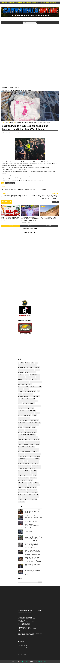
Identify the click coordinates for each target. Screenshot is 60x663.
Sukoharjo (33, 477)
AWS (32, 362)
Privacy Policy (21, 650)
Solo (34, 475)
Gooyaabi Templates (42, 661)
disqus (29, 225)
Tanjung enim (22, 489)
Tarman (20, 492)
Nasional (25, 444)
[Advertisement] (30, 36)
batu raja (20, 372)
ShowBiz (27, 473)
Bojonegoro (27, 379)
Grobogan (21, 405)
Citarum (20, 389)
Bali (36, 362)
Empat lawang (22, 401)
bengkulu (20, 374)
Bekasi (33, 372)
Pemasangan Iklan (22, 645)
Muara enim (36, 441)
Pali (27, 449)
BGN (19, 377)
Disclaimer (20, 652)
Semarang (34, 470)
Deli (38, 391)
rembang (20, 465)
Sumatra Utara (22, 482)
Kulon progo (27, 427)
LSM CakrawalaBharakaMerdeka (27, 434)
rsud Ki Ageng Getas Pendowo (26, 468)
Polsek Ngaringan (34, 458)
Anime (22, 362)
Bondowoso (35, 379)
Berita (27, 374)
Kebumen (37, 422)
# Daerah (7, 183)
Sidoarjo (33, 473)
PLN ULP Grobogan (23, 456)
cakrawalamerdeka (35, 381)
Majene (27, 437)
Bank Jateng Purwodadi (33, 367)
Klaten (31, 425)
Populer (20, 461)
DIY (30, 396)
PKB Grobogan (29, 453)
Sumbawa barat (22, 485)
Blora (37, 377)
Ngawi (37, 444)
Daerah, (13, 132)
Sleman (20, 475)
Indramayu (21, 413)
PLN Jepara (37, 453)
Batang (37, 369)
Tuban (36, 497)
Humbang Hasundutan (24, 408)
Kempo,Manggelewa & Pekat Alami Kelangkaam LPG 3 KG (48, 217)
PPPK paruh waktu (33, 461)
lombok (34, 429)
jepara (34, 415)
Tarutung (26, 492)
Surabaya (36, 485)
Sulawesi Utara (22, 480)
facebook (48, 225)
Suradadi (20, 487)
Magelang (21, 437)
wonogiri (26, 499)
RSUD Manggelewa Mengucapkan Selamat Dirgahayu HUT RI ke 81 (10, 217)
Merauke (36, 439)
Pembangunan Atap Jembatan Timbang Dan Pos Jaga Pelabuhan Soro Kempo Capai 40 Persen (30, 218)
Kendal (26, 425)
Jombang (20, 417)
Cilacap (39, 386)
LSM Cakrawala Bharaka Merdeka (27, 432)
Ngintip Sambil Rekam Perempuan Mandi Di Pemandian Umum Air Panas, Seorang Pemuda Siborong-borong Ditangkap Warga (29, 524)
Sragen (20, 477)
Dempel (25, 393)
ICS (33, 408)
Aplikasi (27, 362)
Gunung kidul (29, 405)
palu (31, 449)
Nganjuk (32, 444)
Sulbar (30, 480)
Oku (23, 446)
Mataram (20, 439)
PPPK (25, 461)
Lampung (28, 429)
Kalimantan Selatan (23, 420)
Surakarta (28, 487)
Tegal (19, 494)
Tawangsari (34, 492)
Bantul (32, 369)
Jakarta (37, 413)
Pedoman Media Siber (23, 647)
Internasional (30, 413)
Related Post (6, 202)
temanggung (31, 494)
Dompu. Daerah (31, 398)
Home (3, 122)
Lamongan (21, 429)
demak (20, 393)
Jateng (20, 415)
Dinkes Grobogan (23, 396)
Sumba (30, 482)
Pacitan (28, 446)
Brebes (27, 381)
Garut (20, 403)
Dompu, (17, 132)
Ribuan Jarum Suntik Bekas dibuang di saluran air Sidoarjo (16, 90)
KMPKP (36, 425)
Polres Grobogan (23, 458)
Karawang (30, 422)
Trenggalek (30, 497)
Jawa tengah (27, 415)
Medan (30, 439)
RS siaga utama (36, 465)
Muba (19, 444)
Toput (23, 497)
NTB (19, 446)
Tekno (24, 494)
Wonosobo (34, 499)
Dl (18, 398)
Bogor (20, 379)
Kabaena (27, 417)
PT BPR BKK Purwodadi (24, 463)
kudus (20, 427)
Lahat (33, 427)
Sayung (39, 468)
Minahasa (20, 441)
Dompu (12, 122)
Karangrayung (22, 422)
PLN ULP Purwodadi (35, 456)
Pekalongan (35, 451)
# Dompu (12, 183)
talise (34, 487)
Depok (30, 393)
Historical (38, 405)
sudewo (26, 477)
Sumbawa (36, 482)
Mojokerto (28, 441)
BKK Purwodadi (30, 377)
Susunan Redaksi (22, 654)
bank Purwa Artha (23, 369)
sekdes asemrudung (23, 470)
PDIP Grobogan (26, 451)
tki (37, 494)
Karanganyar (34, 420)
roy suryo (28, 465)
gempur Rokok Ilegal (29, 403)
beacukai (27, 372)
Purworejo (35, 463)
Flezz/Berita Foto (32, 401)
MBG (26, 439)
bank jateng (21, 367)
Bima (23, 377)
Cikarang (32, 386)
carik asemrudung (23, 386)
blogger (11, 225)
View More (56, 201)
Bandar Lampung (22, 365)
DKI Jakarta (36, 396)
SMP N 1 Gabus (28, 475)
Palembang (21, 449)
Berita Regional (34, 374)
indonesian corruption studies (27, 410)
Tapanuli (29, 489)
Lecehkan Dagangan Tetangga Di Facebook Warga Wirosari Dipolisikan (33, 566)
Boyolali (20, 381)
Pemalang (20, 453)
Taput (35, 489)
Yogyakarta (21, 501)
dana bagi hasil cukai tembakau (26, 391)
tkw (19, 497)
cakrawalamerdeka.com (24, 384)
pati (19, 451)
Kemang (20, 425)
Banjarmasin (32, 365)
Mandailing (34, 437)
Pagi (33, 446)
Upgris (20, 499)
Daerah (7, 122)
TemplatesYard (25, 661)
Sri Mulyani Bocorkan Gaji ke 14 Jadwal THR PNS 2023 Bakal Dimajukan (33, 511)
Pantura (36, 449)
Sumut (30, 485)
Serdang (20, 473)
